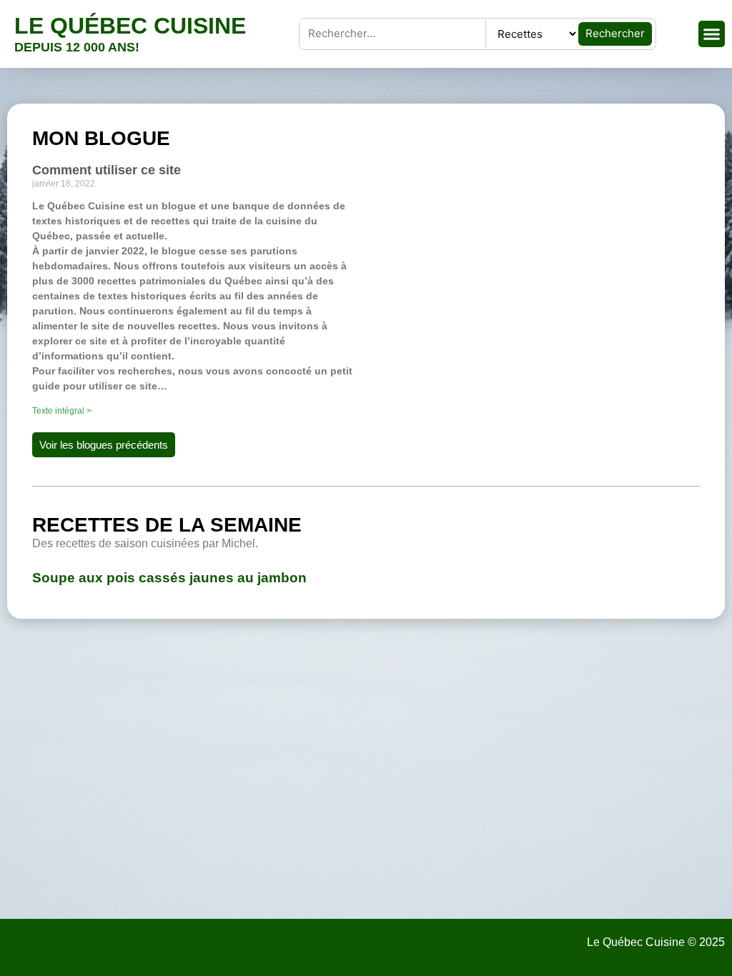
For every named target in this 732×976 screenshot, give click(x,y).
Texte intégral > (62, 411)
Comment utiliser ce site (106, 170)
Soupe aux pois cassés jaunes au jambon (169, 577)
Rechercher (615, 33)
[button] (712, 34)
